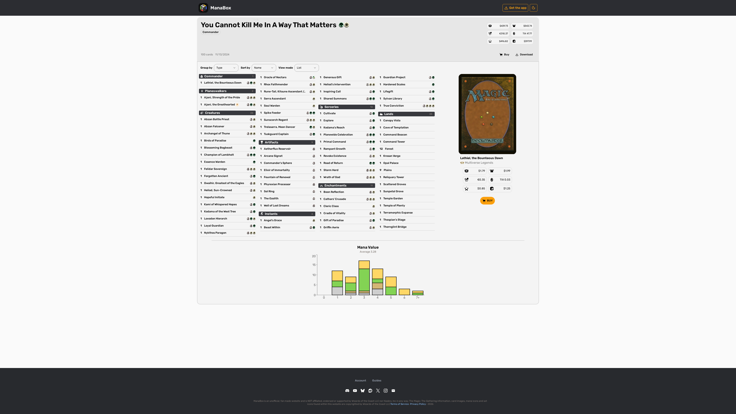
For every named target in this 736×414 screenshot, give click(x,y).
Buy (506, 54)
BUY (490, 200)
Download (526, 54)
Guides (376, 380)
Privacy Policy (418, 404)
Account (360, 380)
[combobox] (226, 68)
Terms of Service (399, 404)
